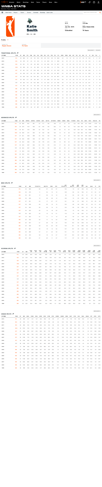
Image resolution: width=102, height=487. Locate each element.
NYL (16, 58)
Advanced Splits (8, 117)
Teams (22, 12)
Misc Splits (5, 183)
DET (16, 70)
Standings (42, 12)
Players (15, 12)
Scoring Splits (7, 248)
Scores (29, 12)
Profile (3, 40)
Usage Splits (6, 314)
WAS (16, 67)
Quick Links (50, 12)
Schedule (35, 12)
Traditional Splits (8, 53)
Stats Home (8, 12)
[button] (2, 12)
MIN (16, 88)
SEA (16, 61)
